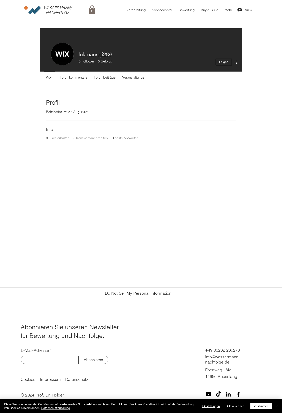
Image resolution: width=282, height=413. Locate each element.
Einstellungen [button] (211, 406)
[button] (92, 9)
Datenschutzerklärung (55, 408)
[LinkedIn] (228, 394)
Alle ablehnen (235, 406)
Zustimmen (261, 406)
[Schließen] (277, 406)
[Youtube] (208, 394)
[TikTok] (218, 394)
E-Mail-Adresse (35, 350)
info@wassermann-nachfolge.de (222, 359)
